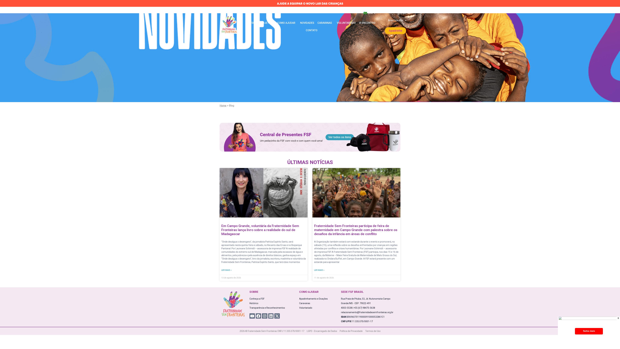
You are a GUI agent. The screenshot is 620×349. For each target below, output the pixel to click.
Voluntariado (346, 22)
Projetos (265, 22)
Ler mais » (226, 270)
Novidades (307, 22)
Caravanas (324, 22)
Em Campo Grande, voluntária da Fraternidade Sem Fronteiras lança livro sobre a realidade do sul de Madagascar (260, 230)
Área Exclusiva (395, 20)
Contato (311, 30)
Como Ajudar (286, 22)
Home (223, 105)
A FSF (251, 22)
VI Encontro (367, 22)
